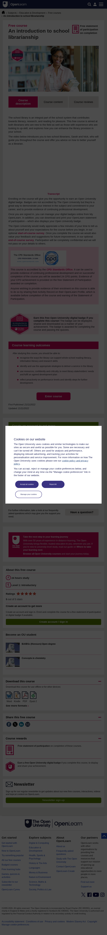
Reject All (53, 484)
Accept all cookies (27, 484)
